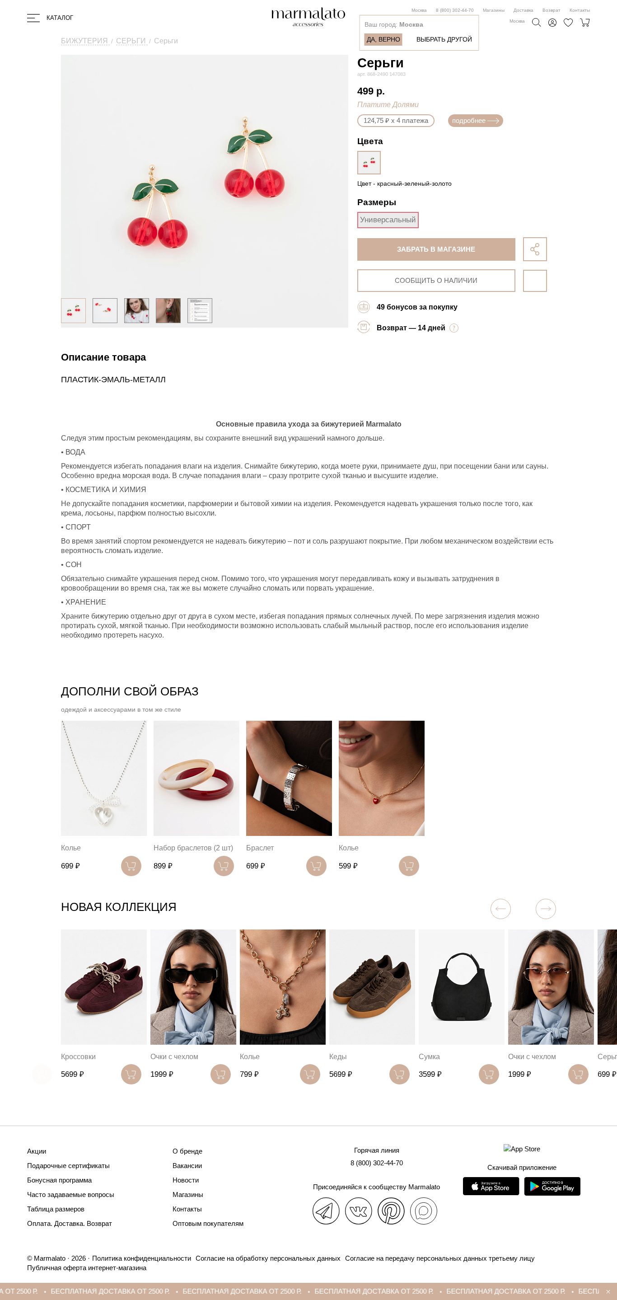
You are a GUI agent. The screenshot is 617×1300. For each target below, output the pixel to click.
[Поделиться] (535, 249)
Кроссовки (78, 1057)
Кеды (338, 1057)
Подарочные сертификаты (68, 1165)
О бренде (187, 1151)
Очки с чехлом (174, 1057)
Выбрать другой (444, 39)
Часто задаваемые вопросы (70, 1194)
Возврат (551, 10)
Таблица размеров (55, 1209)
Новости (186, 1180)
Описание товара (103, 357)
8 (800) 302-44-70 (455, 10)
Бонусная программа (59, 1180)
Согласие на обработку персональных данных (268, 1258)
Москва (419, 10)
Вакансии (187, 1165)
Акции (36, 1151)
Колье (71, 848)
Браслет (260, 848)
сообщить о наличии (436, 280)
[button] (546, 909)
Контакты (580, 10)
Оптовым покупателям (208, 1223)
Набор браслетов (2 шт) (193, 848)
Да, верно (383, 39)
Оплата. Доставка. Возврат (69, 1223)
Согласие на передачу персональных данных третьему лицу (440, 1258)
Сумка (429, 1057)
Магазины (494, 10)
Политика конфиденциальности (141, 1258)
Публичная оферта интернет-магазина (86, 1268)
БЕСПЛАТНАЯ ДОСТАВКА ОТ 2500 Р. (80, 1291)
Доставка (523, 10)
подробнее (469, 120)
